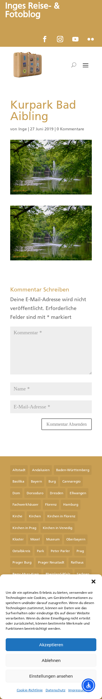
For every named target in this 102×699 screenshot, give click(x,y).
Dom (16, 493)
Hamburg (70, 504)
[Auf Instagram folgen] (60, 39)
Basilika (18, 481)
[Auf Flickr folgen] (90, 39)
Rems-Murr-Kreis (25, 574)
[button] (93, 581)
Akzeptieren (51, 644)
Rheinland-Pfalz (58, 574)
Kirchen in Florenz (61, 516)
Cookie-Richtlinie (30, 690)
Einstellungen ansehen (51, 676)
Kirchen (35, 516)
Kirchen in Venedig (57, 528)
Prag (80, 551)
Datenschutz (55, 690)
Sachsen (83, 574)
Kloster (18, 539)
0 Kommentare (70, 129)
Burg (52, 481)
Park (40, 551)
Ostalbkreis (21, 551)
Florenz (51, 504)
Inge (22, 129)
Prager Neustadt (51, 562)
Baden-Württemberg (72, 470)
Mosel (35, 539)
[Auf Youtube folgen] (75, 39)
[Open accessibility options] (88, 685)
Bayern (36, 481)
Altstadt (19, 470)
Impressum (77, 690)
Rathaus (77, 562)
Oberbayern (75, 539)
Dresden (56, 493)
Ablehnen (51, 660)
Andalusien (41, 470)
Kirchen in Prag (24, 528)
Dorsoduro (35, 493)
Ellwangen (78, 493)
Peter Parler (60, 551)
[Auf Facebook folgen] (45, 39)
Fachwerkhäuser (25, 504)
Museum (53, 539)
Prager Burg (21, 562)
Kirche (17, 516)
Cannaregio (71, 481)
